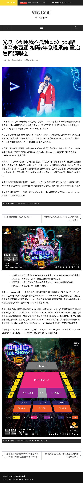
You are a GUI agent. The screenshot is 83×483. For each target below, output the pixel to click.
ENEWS (13, 204)
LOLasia (37, 441)
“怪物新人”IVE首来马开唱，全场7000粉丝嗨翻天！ (61, 218)
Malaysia (43, 441)
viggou (37, 60)
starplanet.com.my (72, 192)
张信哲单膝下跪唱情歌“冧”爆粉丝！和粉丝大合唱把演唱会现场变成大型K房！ (22, 455)
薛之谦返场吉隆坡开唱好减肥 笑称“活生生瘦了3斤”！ (61, 455)
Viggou (41, 12)
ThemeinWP (28, 479)
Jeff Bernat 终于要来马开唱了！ (19, 217)
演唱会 (36, 204)
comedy (31, 441)
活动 (18, 204)
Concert (31, 204)
